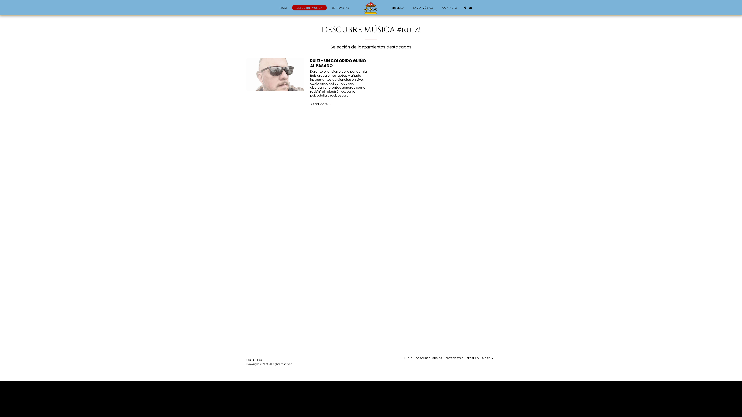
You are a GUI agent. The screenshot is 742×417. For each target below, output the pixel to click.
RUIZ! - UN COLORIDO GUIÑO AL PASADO (338, 63)
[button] (465, 7)
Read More (319, 104)
